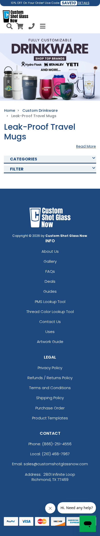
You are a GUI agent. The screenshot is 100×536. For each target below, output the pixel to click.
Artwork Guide (50, 341)
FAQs (50, 271)
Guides (50, 291)
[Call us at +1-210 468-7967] (31, 27)
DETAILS (83, 3)
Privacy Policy (50, 367)
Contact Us (50, 321)
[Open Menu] (42, 26)
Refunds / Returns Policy (50, 377)
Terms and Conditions (50, 387)
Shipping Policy (50, 397)
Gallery (50, 261)
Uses (50, 331)
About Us (50, 251)
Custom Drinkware (40, 110)
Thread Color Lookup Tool (50, 311)
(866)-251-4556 (57, 444)
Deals (50, 281)
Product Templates (50, 418)
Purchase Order (50, 408)
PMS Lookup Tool (50, 301)
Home (9, 110)
